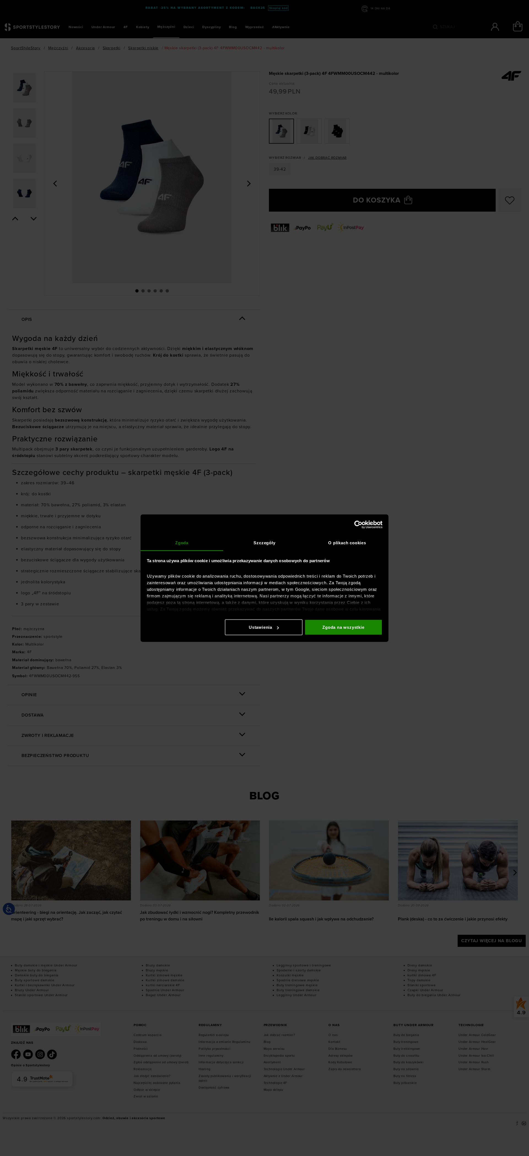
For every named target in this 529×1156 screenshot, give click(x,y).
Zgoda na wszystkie (343, 627)
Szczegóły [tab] (264, 542)
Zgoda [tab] (181, 542)
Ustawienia (260, 627)
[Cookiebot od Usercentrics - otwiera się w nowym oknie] (358, 525)
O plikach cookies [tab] (347, 542)
